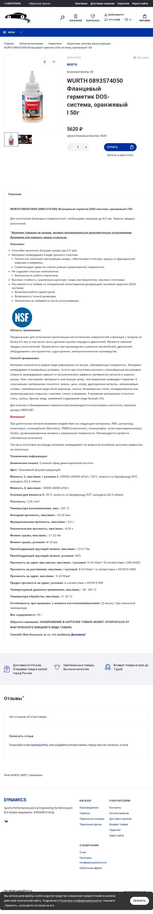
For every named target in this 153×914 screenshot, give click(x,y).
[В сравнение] (45, 62)
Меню (11, 32)
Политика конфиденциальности (81, 900)
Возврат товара (118, 824)
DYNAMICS (15, 799)
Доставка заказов (102, 3)
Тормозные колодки (91, 818)
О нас (82, 852)
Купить (112, 147)
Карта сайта (140, 3)
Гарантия (123, 3)
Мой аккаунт (116, 15)
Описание (14, 194)
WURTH (15, 775)
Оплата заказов (119, 813)
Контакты (81, 3)
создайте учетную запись (71, 745)
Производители (89, 807)
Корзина (144, 20)
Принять (139, 900)
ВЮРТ (24, 775)
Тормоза (84, 813)
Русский (114, 20)
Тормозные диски (90, 824)
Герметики (35, 775)
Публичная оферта (90, 868)
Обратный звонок (39, 3)
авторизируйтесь (37, 745)
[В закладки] (54, 62)
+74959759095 (12, 3)
